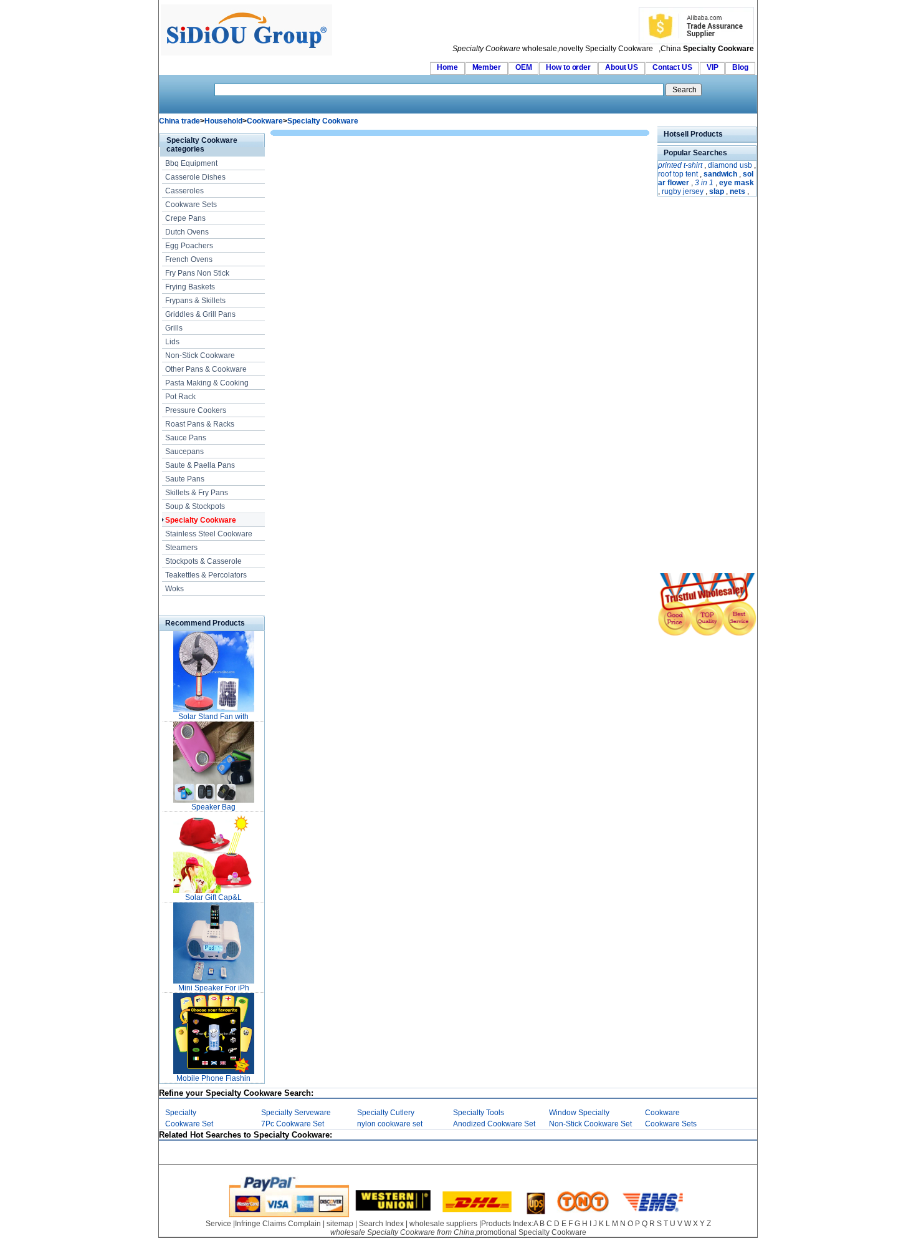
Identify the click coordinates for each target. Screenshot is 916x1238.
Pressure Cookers (195, 410)
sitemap (340, 1223)
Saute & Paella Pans (200, 465)
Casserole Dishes (195, 177)
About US (621, 67)
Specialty (180, 1112)
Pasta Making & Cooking (207, 383)
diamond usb (730, 165)
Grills (174, 328)
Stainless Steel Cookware (208, 534)
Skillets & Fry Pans (196, 492)
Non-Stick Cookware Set (590, 1124)
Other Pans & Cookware (206, 369)
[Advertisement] (694, 386)
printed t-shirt (680, 165)
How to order (568, 67)
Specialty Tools (478, 1112)
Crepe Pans (185, 218)
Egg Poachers (189, 245)
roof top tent (678, 174)
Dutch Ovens (187, 232)
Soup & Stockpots (195, 506)
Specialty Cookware (322, 121)
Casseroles (184, 190)
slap (716, 191)
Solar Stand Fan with (213, 716)
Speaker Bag (213, 807)
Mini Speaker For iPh (213, 988)
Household (223, 121)
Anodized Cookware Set (494, 1124)
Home (447, 67)
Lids (172, 341)
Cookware (265, 121)
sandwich (720, 174)
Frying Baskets (190, 287)
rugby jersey (683, 191)
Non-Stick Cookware (200, 355)
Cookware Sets (191, 204)
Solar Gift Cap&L (213, 897)
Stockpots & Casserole (203, 561)
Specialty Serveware (296, 1112)
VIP (712, 67)
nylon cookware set (389, 1124)
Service (218, 1223)
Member (486, 67)
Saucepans (184, 451)
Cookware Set (189, 1124)
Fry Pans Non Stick (197, 273)
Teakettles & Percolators (206, 575)
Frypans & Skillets (195, 300)
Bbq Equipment (191, 163)
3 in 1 (704, 182)
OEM (523, 67)
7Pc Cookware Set (292, 1124)
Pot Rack (180, 396)
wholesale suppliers (443, 1223)
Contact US (672, 67)
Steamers (181, 547)
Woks (174, 588)
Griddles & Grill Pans (200, 314)
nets (737, 191)
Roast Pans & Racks (199, 424)
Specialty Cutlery (385, 1112)
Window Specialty (579, 1112)
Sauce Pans (185, 437)
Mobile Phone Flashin (213, 1078)
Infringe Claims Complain (278, 1223)
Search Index (381, 1223)
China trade (179, 121)
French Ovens (188, 259)
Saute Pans (184, 479)
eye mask (736, 182)
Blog (740, 67)
